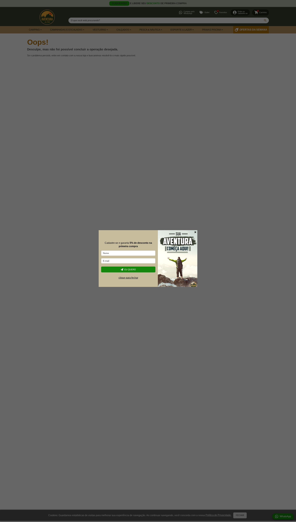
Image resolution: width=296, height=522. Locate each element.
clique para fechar (128, 277)
